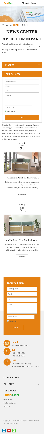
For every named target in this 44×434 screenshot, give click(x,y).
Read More (22, 194)
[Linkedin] (4, 430)
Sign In (27, 3)
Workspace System (10, 403)
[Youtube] (9, 430)
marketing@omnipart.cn (21, 345)
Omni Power (8, 400)
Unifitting (7, 406)
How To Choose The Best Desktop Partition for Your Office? (22, 240)
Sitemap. (15, 423)
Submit (22, 117)
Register (33, 3)
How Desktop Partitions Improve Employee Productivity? (22, 178)
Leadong (9, 423)
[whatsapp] (14, 430)
